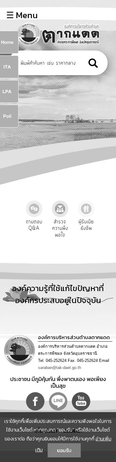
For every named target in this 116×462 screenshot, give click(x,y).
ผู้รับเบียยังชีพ (86, 225)
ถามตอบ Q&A (34, 225)
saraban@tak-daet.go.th (59, 367)
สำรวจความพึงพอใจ (60, 228)
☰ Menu (22, 15)
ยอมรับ (64, 450)
